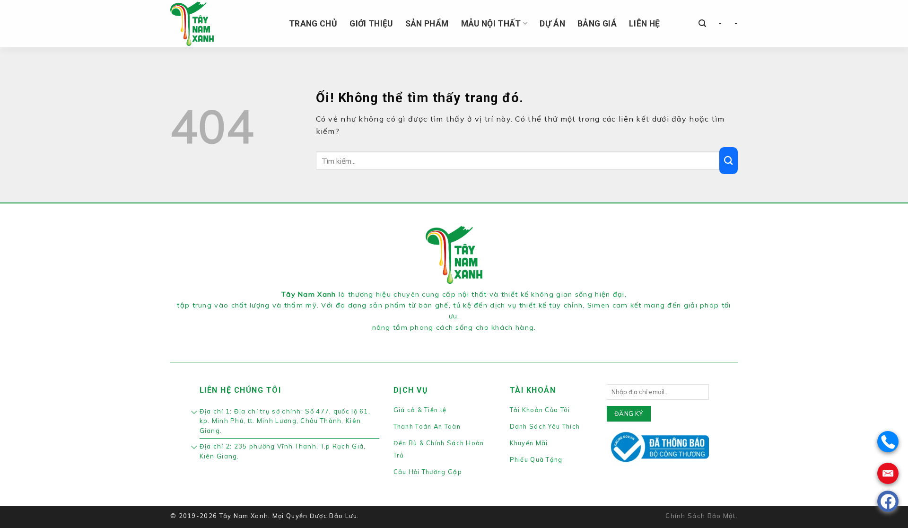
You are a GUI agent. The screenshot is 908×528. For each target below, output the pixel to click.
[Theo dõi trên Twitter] (459, 339)
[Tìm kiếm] (702, 23)
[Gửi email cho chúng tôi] (470, 339)
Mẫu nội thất (491, 23)
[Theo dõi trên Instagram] (448, 339)
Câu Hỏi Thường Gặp (427, 471)
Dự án (552, 23)
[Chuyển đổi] (194, 413)
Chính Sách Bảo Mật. (701, 515)
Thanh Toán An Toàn (427, 426)
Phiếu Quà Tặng (536, 459)
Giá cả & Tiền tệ (420, 410)
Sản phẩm (427, 23)
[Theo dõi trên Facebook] (437, 339)
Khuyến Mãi (529, 443)
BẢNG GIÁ (597, 23)
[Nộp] (728, 160)
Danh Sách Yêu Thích (545, 426)
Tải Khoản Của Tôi (540, 410)
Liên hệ (644, 23)
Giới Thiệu (371, 23)
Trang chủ (313, 23)
